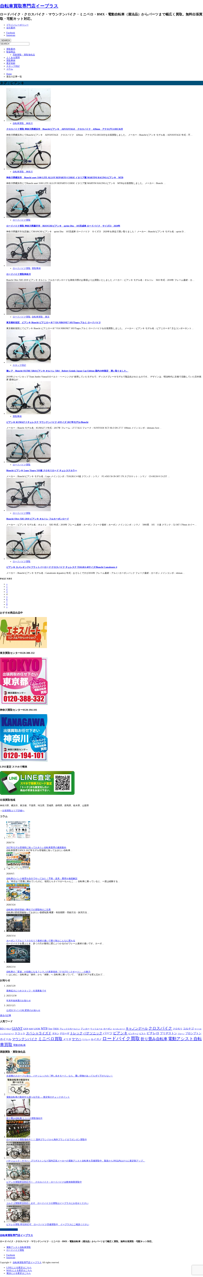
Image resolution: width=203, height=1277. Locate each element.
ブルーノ (181, 1034)
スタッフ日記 (13, 66)
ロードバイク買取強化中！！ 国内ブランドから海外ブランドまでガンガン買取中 (46, 1139)
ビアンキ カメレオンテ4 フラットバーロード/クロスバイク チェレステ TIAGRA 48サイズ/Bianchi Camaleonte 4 (61, 567)
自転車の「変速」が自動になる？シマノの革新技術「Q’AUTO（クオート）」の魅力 (48, 972)
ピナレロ (153, 1033)
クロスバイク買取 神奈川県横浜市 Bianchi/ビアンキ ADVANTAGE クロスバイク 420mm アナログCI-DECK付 (64, 129)
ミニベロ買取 (50, 1039)
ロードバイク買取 (21, 220)
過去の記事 (5, 1015)
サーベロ (197, 1029)
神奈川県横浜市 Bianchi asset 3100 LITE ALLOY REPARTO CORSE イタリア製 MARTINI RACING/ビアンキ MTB (64, 177)
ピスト (142, 1033)
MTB (44, 1028)
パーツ (107, 1033)
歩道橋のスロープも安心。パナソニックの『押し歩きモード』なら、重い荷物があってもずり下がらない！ (59, 1076)
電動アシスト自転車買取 (18, 1247)
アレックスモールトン (69, 1029)
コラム (9, 69)
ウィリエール (96, 1029)
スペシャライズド (38, 1033)
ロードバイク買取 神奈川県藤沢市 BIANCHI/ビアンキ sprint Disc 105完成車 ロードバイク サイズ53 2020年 (63, 226)
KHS (31, 1029)
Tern (50, 1028)
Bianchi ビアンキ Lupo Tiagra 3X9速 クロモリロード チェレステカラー (41, 470)
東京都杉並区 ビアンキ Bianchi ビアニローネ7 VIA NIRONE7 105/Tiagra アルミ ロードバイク (53, 322)
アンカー (85, 1029)
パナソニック (92, 1033)
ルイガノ (96, 1039)
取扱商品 (10, 52)
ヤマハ (76, 1039)
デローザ (64, 1033)
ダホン (55, 1033)
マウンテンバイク (24, 1039)
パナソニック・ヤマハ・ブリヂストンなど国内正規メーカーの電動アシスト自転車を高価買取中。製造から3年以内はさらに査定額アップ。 (75, 1161)
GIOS (25, 1029)
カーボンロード (119, 1029)
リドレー (86, 1039)
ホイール (5, 1039)
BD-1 (3, 1028)
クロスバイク (160, 1028)
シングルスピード (7, 1034)
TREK (56, 1029)
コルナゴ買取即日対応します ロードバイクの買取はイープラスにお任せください (47, 1203)
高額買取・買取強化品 (24, 55)
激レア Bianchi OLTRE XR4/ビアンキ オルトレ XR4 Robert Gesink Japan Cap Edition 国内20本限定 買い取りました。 (67, 371)
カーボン (107, 1029)
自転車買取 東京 (40, 317)
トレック (76, 1033)
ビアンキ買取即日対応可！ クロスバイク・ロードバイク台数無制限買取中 (44, 1182)
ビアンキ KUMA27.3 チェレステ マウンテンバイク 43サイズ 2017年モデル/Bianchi (47, 422)
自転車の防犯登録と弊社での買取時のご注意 (28, 909)
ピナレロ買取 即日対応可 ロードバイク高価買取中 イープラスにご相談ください (47, 1224)
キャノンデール (137, 1028)
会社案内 (10, 28)
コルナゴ (188, 1028)
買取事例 (10, 60)
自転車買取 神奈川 (23, 123)
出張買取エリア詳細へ (13, 810)
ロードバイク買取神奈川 (18, 274)
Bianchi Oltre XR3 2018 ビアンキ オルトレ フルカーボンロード (37, 519)
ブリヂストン (168, 1033)
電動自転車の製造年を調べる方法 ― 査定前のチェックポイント (38, 1097)
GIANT (17, 1028)
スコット (20, 1033)
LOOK (37, 1028)
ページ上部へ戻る (9, 1229)
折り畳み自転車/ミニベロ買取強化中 (24, 1118)
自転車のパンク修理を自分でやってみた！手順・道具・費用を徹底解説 (41, 878)
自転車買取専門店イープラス (29, 5)
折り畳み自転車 (154, 1039)
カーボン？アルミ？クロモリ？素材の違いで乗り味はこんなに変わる (40, 940)
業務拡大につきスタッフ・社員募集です (26, 991)
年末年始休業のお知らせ (18, 1000)
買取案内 (10, 49)
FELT (8, 1029)
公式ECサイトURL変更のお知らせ (23, 1010)
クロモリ (177, 1028)
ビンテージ (133, 1033)
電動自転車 (19, 1045)
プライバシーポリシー (17, 25)
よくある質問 (13, 57)
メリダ (67, 1039)
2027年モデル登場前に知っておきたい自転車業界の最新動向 (36, 847)
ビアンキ (120, 1033)
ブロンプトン (193, 1033)
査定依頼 (10, 63)
